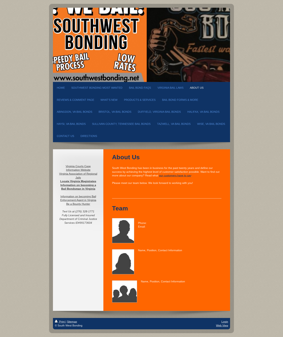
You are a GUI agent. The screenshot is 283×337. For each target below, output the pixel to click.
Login (224, 321)
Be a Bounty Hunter (78, 203)
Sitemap (72, 321)
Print (61, 321)
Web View (222, 325)
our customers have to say (175, 175)
